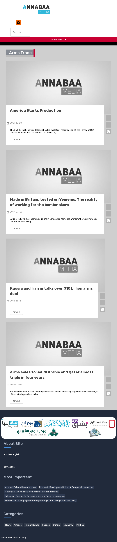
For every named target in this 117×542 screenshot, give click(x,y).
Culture (56, 525)
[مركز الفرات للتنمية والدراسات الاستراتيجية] (95, 432)
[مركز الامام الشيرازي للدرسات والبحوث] (37, 432)
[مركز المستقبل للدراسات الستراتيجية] (102, 423)
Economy (68, 525)
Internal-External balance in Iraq (20, 487)
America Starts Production (35, 110)
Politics (80, 525)
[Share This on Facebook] (108, 118)
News (8, 525)
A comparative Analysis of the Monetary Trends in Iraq (31, 491)
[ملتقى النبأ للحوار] (57, 423)
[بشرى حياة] (80, 423)
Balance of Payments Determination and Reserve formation (35, 496)
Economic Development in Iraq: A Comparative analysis (66, 487)
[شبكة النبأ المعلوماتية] (10, 423)
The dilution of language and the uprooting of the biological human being (40, 500)
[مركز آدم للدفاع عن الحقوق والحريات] (31, 423)
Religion (46, 525)
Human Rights (32, 525)
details (16, 139)
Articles (18, 525)
